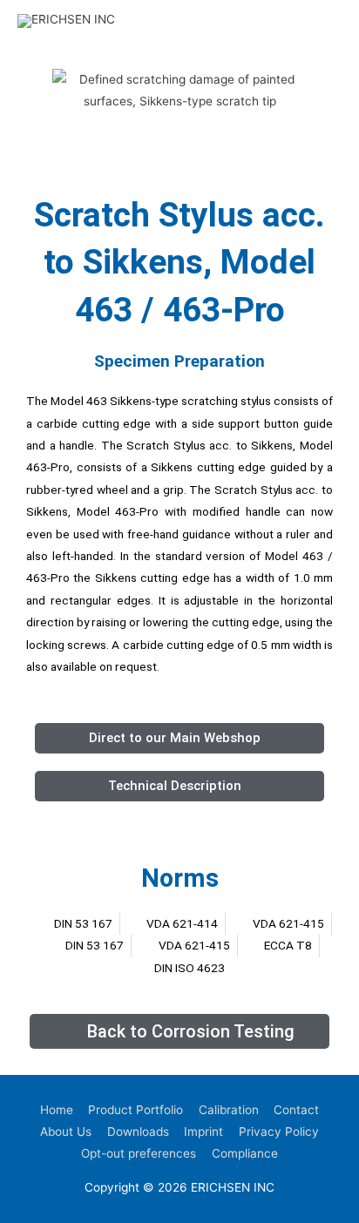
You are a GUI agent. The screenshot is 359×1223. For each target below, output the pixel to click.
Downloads (138, 1132)
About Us (65, 1132)
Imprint (203, 1132)
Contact (296, 1110)
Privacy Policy (279, 1132)
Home (56, 1110)
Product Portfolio (135, 1110)
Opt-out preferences (138, 1153)
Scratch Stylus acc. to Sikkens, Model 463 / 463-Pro (179, 262)
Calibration (229, 1110)
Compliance (245, 1153)
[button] (34, 91)
